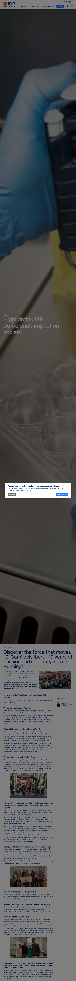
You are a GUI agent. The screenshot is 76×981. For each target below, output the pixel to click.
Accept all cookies (62, 494)
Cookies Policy (28, 490)
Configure (12, 494)
